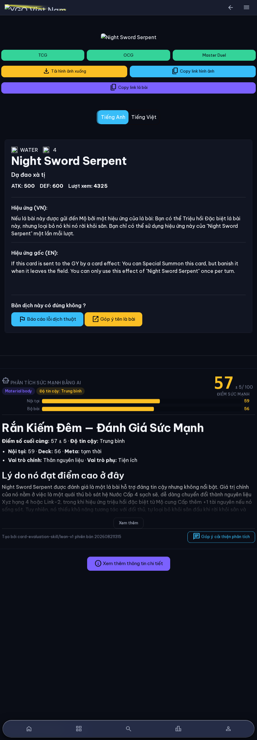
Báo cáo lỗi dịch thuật (47, 319)
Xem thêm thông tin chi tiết (128, 563)
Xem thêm (128, 522)
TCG (42, 55)
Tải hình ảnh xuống (64, 71)
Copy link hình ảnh (192, 71)
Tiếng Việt (143, 117)
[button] (246, 7)
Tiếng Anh (113, 117)
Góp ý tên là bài (113, 319)
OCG (128, 55)
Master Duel (214, 55)
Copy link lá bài (129, 87)
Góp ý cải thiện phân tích (221, 536)
